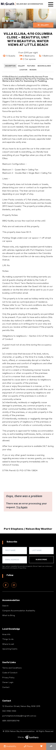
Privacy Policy (22, 568)
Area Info (6, 634)
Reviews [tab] (33, 70)
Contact (5, 687)
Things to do (7, 639)
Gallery (44, 25)
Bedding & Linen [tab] (44, 66)
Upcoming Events (9, 649)
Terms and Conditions (12, 668)
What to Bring (8, 615)
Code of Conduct (9, 673)
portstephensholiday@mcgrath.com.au (19, 716)
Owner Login (7, 682)
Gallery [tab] (21, 66)
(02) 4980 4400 (9, 711)
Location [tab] (23, 70)
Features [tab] (31, 66)
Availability (11, 746)
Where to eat (8, 644)
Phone (29, 746)
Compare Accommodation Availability (18, 611)
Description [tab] (10, 66)
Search (5, 606)
